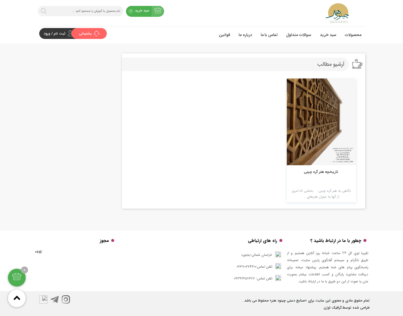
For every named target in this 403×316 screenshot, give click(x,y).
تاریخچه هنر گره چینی (321, 172)
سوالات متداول (298, 35)
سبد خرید (328, 35)
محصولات (353, 35)
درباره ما (245, 35)
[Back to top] (17, 298)
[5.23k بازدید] (321, 121)
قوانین (224, 35)
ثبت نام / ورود (54, 33)
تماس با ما (269, 35)
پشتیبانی (86, 33)
